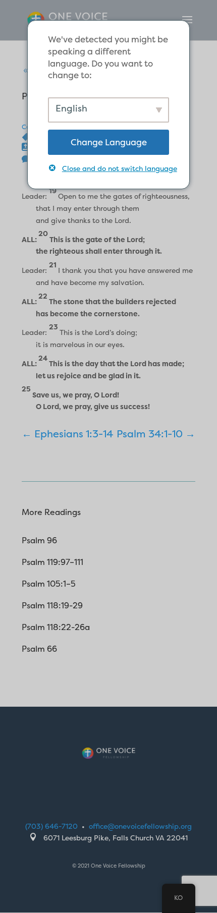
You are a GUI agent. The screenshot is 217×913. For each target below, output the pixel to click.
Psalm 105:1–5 (49, 583)
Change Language (109, 142)
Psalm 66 (39, 648)
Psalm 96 (39, 540)
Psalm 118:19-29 (52, 605)
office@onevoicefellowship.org (140, 826)
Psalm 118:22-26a (56, 627)
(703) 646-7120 (51, 826)
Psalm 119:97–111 (52, 561)
